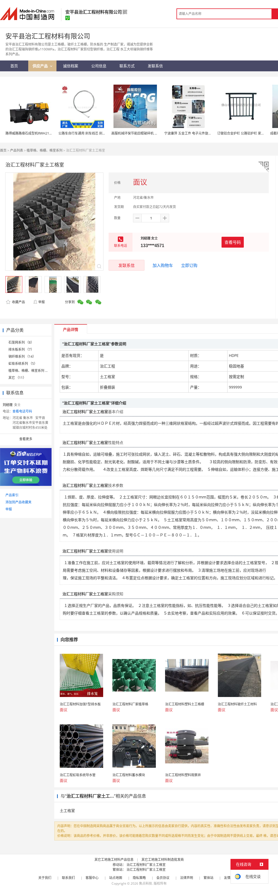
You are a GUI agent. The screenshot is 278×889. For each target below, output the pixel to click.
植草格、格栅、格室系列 (44, 150)
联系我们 (68, 877)
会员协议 (162, 877)
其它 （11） (17, 377)
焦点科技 (145, 883)
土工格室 (67, 810)
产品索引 (11, 495)
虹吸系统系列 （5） (22, 363)
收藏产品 (18, 302)
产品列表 (16, 150)
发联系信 (126, 265)
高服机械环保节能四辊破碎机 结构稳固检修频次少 (147, 133)
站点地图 (115, 877)
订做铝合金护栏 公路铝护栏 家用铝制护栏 (247, 133)
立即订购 (189, 265)
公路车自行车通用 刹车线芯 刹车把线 (85, 133)
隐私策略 (139, 877)
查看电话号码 (22, 411)
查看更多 (25, 439)
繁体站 (208, 877)
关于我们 (44, 877)
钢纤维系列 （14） (22, 356)
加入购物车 (163, 265)
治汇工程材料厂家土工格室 (146, 864)
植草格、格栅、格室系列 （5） (30, 370)
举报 (41, 302)
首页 (3, 150)
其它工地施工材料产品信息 (114, 859)
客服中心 (92, 877)
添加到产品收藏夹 (18, 502)
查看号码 (233, 242)
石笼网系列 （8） (21, 342)
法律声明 (186, 877)
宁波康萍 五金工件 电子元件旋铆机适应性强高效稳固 (202, 133)
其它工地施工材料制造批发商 (162, 859)
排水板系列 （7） (21, 349)
